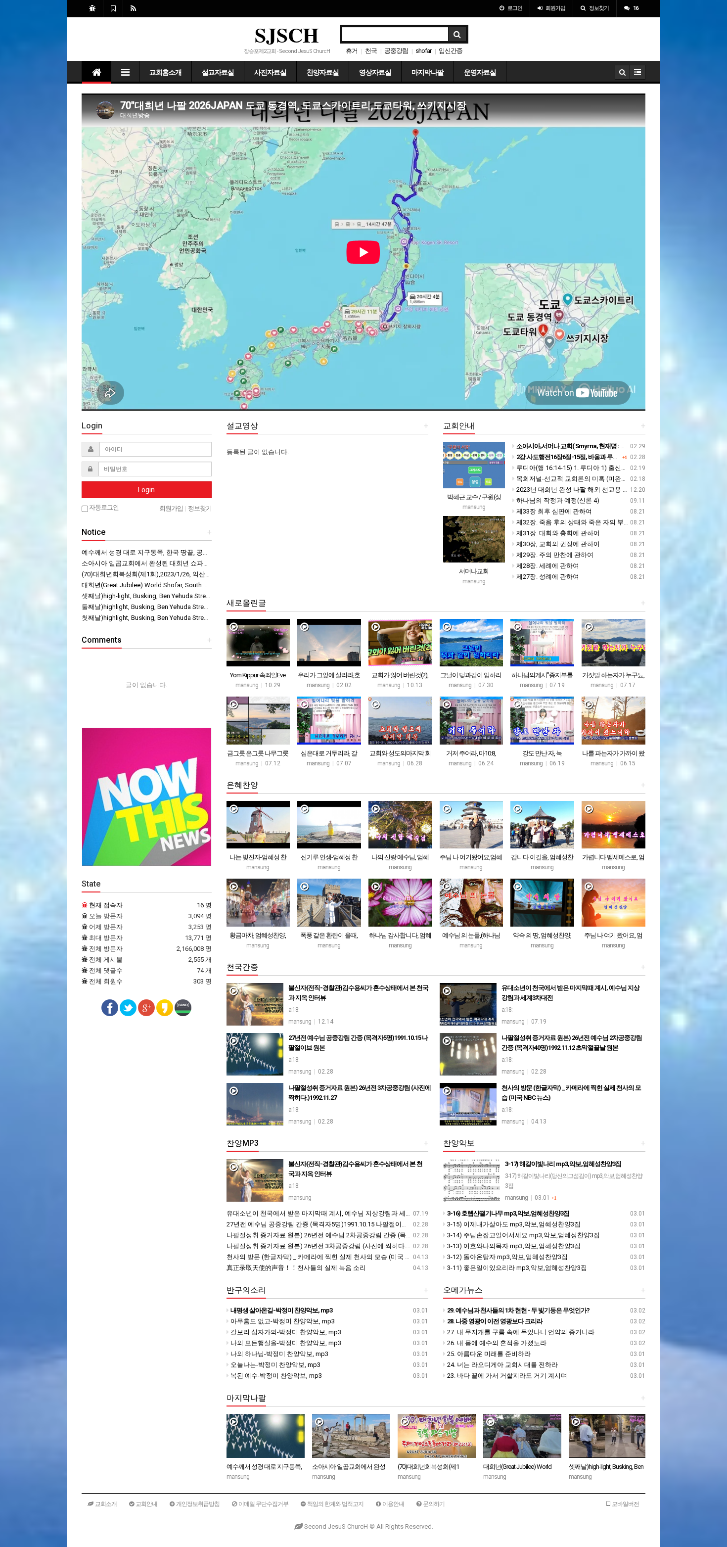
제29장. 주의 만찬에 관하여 (554, 555)
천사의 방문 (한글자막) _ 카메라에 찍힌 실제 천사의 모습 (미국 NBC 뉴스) (330, 1257)
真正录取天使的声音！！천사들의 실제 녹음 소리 (296, 1267)
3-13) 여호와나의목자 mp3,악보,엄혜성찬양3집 (513, 1246)
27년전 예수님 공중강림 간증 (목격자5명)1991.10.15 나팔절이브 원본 (324, 1224)
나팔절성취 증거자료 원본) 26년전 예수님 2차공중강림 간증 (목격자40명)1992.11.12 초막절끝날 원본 (370, 1235)
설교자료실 (218, 72)
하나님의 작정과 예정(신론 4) (557, 500)
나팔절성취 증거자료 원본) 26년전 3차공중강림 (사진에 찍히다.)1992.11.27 (333, 1246)
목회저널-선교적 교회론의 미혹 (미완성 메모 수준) (587, 478)
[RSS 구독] (133, 8)
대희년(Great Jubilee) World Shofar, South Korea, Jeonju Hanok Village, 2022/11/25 (200, 585)
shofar (423, 50)
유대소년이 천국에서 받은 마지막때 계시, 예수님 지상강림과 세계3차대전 (331, 1213)
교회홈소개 (165, 72)
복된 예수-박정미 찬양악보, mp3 (275, 1375)
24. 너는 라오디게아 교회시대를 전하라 (502, 1364)
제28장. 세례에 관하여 (547, 565)
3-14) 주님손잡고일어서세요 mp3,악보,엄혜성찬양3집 (523, 1235)
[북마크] (113, 8)
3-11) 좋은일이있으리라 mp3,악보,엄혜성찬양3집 (516, 1267)
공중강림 (396, 50)
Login (146, 490)
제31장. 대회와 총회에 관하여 (557, 533)
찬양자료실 (323, 72)
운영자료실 (480, 72)
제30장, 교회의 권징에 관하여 (557, 544)
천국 (371, 50)
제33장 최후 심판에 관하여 (553, 511)
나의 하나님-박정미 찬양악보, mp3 (278, 1354)
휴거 (352, 50)
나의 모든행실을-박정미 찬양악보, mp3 (285, 1343)
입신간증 (450, 50)
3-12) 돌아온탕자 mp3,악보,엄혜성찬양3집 (507, 1257)
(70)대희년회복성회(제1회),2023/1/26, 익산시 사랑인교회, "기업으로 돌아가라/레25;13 (205, 574)
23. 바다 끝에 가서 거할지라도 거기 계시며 (506, 1375)
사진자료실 (270, 72)
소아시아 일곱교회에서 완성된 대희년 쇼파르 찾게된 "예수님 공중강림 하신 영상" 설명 (204, 563)
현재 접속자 (106, 905)
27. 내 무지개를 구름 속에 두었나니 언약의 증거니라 (520, 1332)
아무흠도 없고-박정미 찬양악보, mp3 (282, 1321)
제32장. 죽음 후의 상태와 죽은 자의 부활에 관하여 (586, 522)
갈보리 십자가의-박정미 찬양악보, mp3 (285, 1332)
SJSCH (287, 34)
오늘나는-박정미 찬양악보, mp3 (274, 1364)
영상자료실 (375, 72)
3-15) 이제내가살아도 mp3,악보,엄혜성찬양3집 (513, 1224)
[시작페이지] (92, 8)
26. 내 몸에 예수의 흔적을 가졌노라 (496, 1343)
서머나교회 (474, 571)
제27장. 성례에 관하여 (547, 576)
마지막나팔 (427, 72)
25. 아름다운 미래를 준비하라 (488, 1354)
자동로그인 (103, 507)
